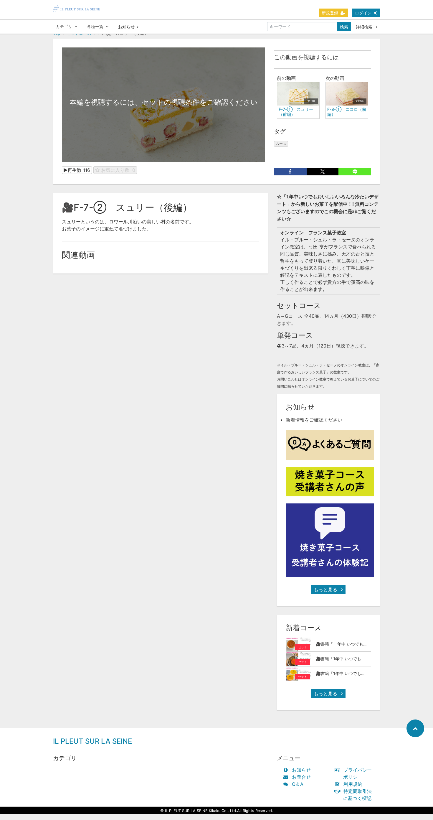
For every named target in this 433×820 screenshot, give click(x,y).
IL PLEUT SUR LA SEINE (92, 741)
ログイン (363, 12)
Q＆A (297, 784)
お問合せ (301, 777)
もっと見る (326, 589)
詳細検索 (364, 26)
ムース (281, 143)
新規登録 (330, 12)
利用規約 (352, 784)
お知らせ (126, 26)
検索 (344, 26)
